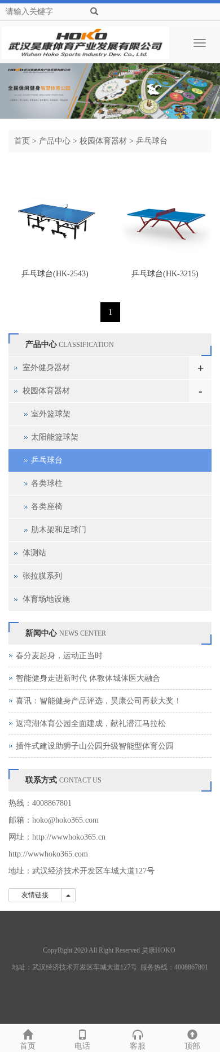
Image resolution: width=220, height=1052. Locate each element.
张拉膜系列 (42, 576)
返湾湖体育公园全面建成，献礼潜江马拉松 (91, 723)
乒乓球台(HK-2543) (55, 273)
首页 (22, 141)
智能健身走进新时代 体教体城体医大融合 (88, 678)
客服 (138, 1046)
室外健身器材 (46, 367)
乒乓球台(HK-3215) (165, 273)
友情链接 (35, 895)
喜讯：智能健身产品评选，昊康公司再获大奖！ (99, 701)
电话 (82, 1046)
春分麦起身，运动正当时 (59, 655)
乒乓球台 (152, 141)
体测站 (34, 553)
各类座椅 (47, 506)
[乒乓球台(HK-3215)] (165, 216)
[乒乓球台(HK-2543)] (55, 216)
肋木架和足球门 (58, 529)
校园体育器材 (103, 141)
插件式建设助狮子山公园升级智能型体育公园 (95, 746)
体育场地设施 (46, 599)
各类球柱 (47, 483)
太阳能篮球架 (54, 437)
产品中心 (55, 141)
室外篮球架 (51, 414)
